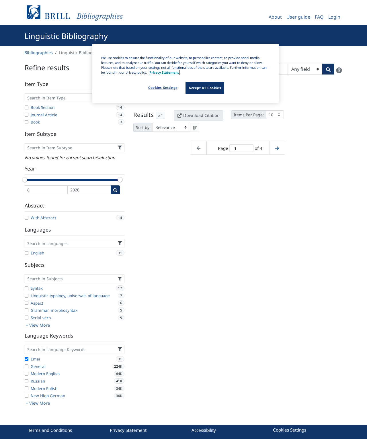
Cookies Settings (289, 430)
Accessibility (204, 430)
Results (143, 115)
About (275, 17)
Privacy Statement (128, 430)
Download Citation (201, 115)
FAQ (319, 17)
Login (334, 17)
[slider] (24, 179)
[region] (185, 73)
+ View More (38, 325)
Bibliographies (38, 52)
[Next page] (277, 148)
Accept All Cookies (205, 88)
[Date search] (115, 189)
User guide (298, 17)
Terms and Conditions (50, 430)
